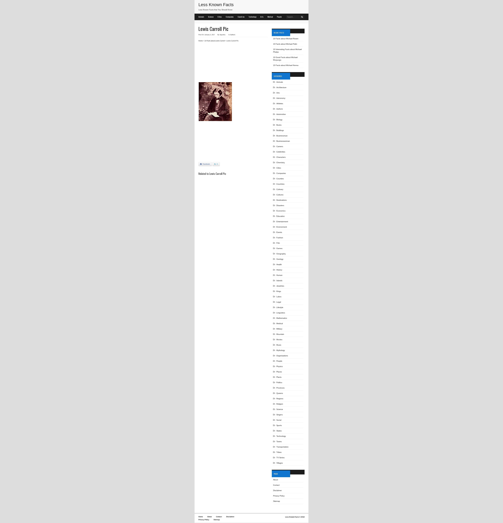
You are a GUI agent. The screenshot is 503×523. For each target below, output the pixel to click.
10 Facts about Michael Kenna (285, 65)
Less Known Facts (216, 4)
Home (200, 41)
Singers (279, 415)
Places (279, 372)
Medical (270, 16)
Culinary (279, 189)
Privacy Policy (279, 496)
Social (278, 420)
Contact (276, 485)
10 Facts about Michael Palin (285, 44)
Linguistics (280, 313)
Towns (279, 441)
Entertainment (282, 221)
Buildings (280, 130)
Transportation (282, 447)
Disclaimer (277, 490)
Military (279, 329)
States (279, 431)
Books (278, 125)
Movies (279, 340)
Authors (232, 34)
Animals (201, 16)
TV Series (280, 458)
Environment (281, 227)
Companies (230, 16)
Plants (278, 377)
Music (278, 345)
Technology (252, 16)
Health (279, 264)
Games (279, 248)
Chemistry (280, 162)
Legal (278, 302)
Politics (279, 382)
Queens (279, 393)
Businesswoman (283, 141)
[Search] (302, 17)
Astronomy (280, 98)
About (275, 480)
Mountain (280, 334)
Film (278, 243)
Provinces (280, 388)
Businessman (282, 136)
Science (211, 16)
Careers (279, 146)
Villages (279, 463)
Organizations (282, 356)
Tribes (278, 452)
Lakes (278, 297)
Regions (279, 399)
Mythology (280, 350)
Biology (279, 120)
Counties (280, 179)
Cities (219, 16)
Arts (261, 16)
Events (279, 232)
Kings (278, 291)
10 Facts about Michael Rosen (285, 39)
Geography (281, 254)
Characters (281, 157)
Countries (241, 16)
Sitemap (276, 501)
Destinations (281, 200)
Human (279, 275)
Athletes (279, 103)
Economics (280, 211)
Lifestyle (279, 307)
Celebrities (280, 152)
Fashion (279, 238)
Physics (279, 366)
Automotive (281, 114)
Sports (279, 425)
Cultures (279, 195)
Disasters (280, 205)
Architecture (281, 87)
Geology (279, 259)
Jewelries (280, 286)
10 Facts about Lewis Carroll (214, 41)
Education (280, 216)
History (279, 270)
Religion (279, 404)
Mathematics (281, 318)
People (279, 16)
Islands (279, 280)
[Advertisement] (233, 63)
